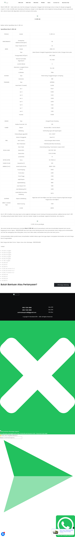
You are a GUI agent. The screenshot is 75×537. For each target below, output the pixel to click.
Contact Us (56, 2)
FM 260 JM (5, 278)
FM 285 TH (4, 280)
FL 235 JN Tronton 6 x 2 (8, 270)
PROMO (43, 2)
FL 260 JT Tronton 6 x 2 (8, 272)
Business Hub (65, 2)
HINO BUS (36, 2)
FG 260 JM (4, 262)
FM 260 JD (4, 276)
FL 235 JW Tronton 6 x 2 (8, 268)
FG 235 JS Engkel (6, 252)
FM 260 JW (5, 274)
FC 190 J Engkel (6, 260)
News (49, 2)
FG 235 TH (4, 264)
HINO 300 (20, 2)
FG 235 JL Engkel (6, 256)
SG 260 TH (4, 266)
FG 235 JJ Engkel (6, 250)
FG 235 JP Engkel (6, 254)
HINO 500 (28, 2)
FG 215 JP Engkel (6, 258)
